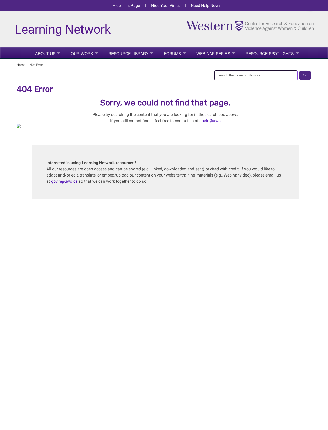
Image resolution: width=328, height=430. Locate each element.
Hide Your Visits (165, 5)
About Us (45, 53)
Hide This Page (126, 5)
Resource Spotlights (269, 53)
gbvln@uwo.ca (64, 181)
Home (21, 65)
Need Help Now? (206, 5)
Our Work (82, 53)
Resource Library (128, 53)
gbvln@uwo (210, 120)
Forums (172, 53)
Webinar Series (213, 53)
